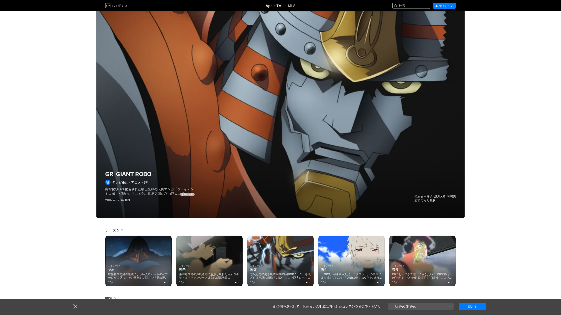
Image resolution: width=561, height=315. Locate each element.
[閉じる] (75, 306)
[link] (111, 298)
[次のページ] (460, 261)
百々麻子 (426, 196)
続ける (472, 306)
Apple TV (273, 6)
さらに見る (187, 194)
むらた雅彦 (428, 200)
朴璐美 (451, 196)
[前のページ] (101, 261)
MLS (291, 6)
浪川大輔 (440, 196)
